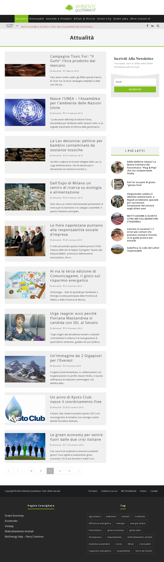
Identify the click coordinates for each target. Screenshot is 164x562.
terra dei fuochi (144, 551)
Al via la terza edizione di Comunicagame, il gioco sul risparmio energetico (75, 276)
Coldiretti (140, 516)
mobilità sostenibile (99, 544)
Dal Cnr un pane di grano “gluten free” (141, 184)
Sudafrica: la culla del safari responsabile (143, 249)
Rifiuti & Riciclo (84, 18)
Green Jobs (120, 18)
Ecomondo (11, 521)
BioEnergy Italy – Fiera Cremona (24, 536)
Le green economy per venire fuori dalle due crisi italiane (76, 437)
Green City (104, 18)
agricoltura (95, 516)
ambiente (111, 516)
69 (31, 471)
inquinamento (114, 537)
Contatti (154, 491)
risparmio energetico (100, 551)
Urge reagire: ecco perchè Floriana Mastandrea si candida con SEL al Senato (74, 318)
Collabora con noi (109, 491)
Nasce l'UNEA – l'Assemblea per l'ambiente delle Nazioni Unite (75, 103)
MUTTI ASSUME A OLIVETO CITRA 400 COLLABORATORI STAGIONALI (57, 25)
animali (125, 516)
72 (60, 471)
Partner (143, 491)
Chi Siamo (92, 491)
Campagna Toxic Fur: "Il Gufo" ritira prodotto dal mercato (73, 61)
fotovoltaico (95, 530)
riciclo (119, 544)
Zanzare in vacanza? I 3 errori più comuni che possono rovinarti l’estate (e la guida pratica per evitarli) (142, 234)
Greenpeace (95, 537)
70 (41, 471)
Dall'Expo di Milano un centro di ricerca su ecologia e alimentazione (76, 187)
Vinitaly (9, 526)
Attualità (21, 18)
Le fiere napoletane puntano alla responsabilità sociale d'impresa (76, 230)
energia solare (138, 523)
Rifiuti (131, 544)
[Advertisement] (135, 122)
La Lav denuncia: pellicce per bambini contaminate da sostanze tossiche (76, 145)
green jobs (135, 530)
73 (69, 471)
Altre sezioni (139, 18)
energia (121, 523)
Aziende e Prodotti (59, 18)
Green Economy (14, 515)
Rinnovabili (36, 18)
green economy (115, 530)
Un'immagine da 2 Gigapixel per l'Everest (76, 358)
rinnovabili (145, 544)
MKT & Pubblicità (128, 491)
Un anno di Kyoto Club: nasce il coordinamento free (76, 399)
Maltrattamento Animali (19, 531)
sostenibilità (123, 551)
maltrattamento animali (139, 537)
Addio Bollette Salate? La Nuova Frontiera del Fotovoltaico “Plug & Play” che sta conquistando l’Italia (142, 167)
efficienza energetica (100, 523)
